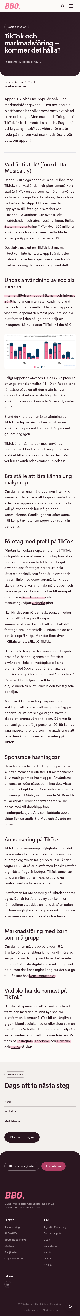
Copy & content (14, 1258)
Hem (7, 82)
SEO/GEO (10, 1233)
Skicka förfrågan (22, 1137)
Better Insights (52, 1233)
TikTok (15, 1047)
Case (47, 1239)
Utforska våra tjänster (22, 1166)
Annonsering (12, 1227)
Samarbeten (51, 1246)
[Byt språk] (62, 6)
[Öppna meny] (71, 6)
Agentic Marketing (55, 1227)
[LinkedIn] (7, 1284)
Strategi (9, 1246)
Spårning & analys (15, 1239)
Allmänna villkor (51, 1310)
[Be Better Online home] (12, 6)
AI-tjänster (10, 1252)
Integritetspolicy (30, 1310)
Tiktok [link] (32, 82)
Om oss (48, 1258)
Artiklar (19, 82)
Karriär (48, 1252)
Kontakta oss (53, 1166)
